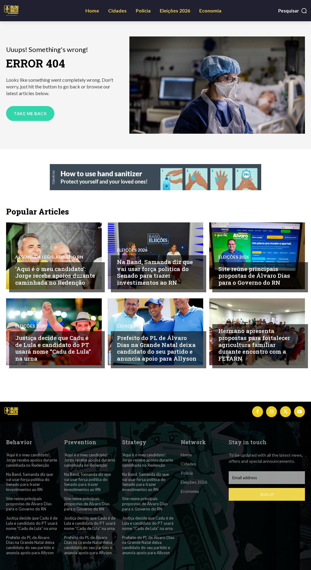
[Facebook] (257, 411)
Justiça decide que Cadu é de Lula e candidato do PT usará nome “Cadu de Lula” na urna (53, 348)
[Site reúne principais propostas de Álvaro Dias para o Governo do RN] (257, 255)
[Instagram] (271, 411)
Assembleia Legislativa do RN (49, 257)
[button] (292, 10)
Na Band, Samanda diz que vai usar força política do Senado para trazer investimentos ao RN (155, 272)
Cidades (126, 326)
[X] (285, 411)
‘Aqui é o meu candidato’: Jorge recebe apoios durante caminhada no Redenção (55, 276)
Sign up (267, 494)
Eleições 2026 (132, 250)
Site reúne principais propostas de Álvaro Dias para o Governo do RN (254, 276)
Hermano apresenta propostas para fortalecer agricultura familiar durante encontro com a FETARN (254, 344)
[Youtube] (299, 411)
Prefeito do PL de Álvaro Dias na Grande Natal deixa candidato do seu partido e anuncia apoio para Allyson (157, 348)
